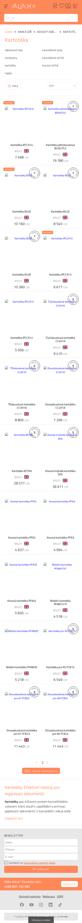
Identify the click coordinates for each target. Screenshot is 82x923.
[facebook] (22, 905)
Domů (9, 32)
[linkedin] (50, 905)
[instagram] (41, 905)
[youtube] (31, 905)
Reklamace (49, 896)
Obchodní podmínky (30, 896)
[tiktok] (60, 905)
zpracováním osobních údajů (39, 863)
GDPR (60, 896)
